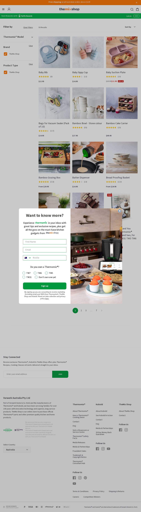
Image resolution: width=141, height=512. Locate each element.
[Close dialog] (119, 210)
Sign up (44, 285)
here (47, 299)
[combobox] (27, 257)
